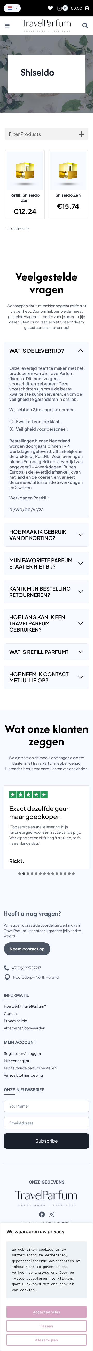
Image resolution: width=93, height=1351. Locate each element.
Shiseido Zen (68, 195)
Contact (11, 1013)
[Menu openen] (7, 26)
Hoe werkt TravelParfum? (25, 1006)
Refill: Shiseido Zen (25, 198)
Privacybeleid (15, 1020)
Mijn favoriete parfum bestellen (30, 1068)
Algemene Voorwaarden (24, 1027)
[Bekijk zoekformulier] (85, 25)
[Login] (87, 8)
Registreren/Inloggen (22, 1053)
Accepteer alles (46, 1312)
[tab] (19, 873)
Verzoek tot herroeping (23, 1075)
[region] (46, 1287)
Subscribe (46, 1141)
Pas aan (46, 1326)
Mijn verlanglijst (16, 1060)
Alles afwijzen (46, 1340)
